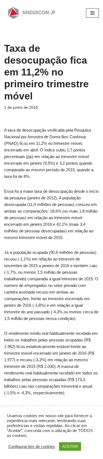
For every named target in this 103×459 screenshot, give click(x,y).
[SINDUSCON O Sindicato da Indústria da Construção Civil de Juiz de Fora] (31, 13)
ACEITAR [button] (70, 446)
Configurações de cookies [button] (31, 446)
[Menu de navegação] (92, 13)
